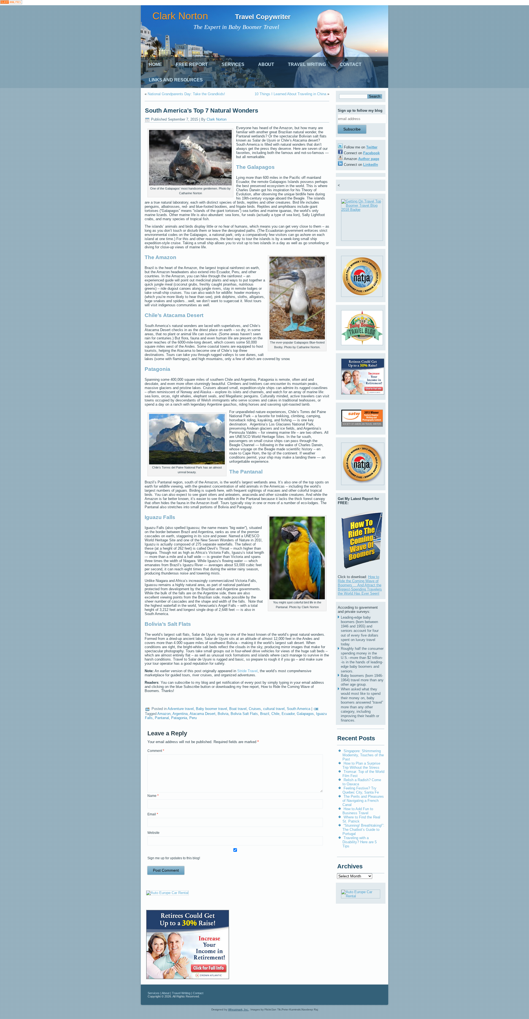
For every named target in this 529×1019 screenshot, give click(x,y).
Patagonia (179, 718)
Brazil (264, 714)
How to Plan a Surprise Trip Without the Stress (361, 765)
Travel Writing (307, 64)
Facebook (371, 153)
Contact (350, 64)
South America (298, 709)
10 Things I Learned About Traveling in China (290, 94)
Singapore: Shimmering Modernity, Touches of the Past (363, 755)
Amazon (164, 714)
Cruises (255, 709)
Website (153, 833)
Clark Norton (180, 16)
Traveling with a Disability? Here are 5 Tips (359, 842)
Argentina (180, 714)
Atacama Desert (202, 714)
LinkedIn (370, 165)
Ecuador (288, 714)
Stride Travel (247, 671)
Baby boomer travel (211, 709)
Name (153, 796)
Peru (193, 718)
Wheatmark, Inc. (238, 1009)
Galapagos (305, 714)
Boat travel (238, 709)
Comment (155, 751)
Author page (368, 159)
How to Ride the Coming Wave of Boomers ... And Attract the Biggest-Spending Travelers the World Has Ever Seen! (360, 585)
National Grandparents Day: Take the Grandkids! (186, 94)
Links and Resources (176, 80)
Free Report (192, 64)
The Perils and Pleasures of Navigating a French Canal (363, 800)
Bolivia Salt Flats (244, 714)
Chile (275, 714)
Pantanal (162, 718)
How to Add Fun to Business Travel (357, 811)
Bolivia (223, 714)
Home (155, 64)
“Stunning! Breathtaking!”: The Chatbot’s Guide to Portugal (363, 829)
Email (152, 814)
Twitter (371, 147)
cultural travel (274, 709)
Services (233, 64)
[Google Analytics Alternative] (11, 2)
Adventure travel (181, 709)
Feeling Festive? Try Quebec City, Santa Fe (360, 790)
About (266, 64)
